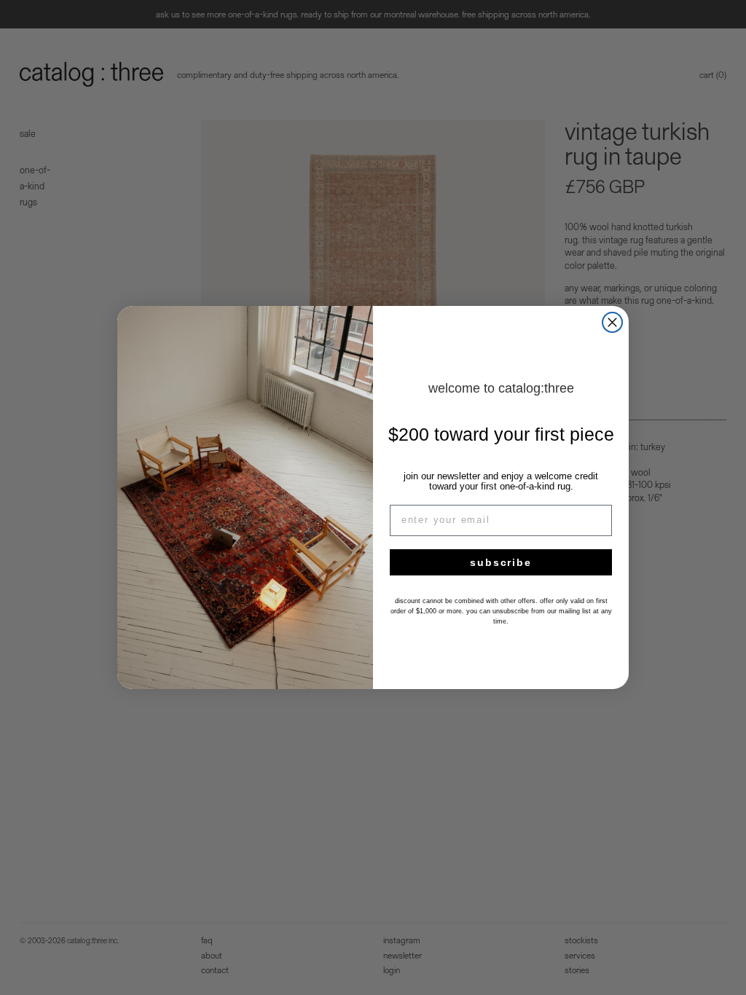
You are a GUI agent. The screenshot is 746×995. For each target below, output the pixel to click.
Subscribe (500, 562)
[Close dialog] (612, 322)
